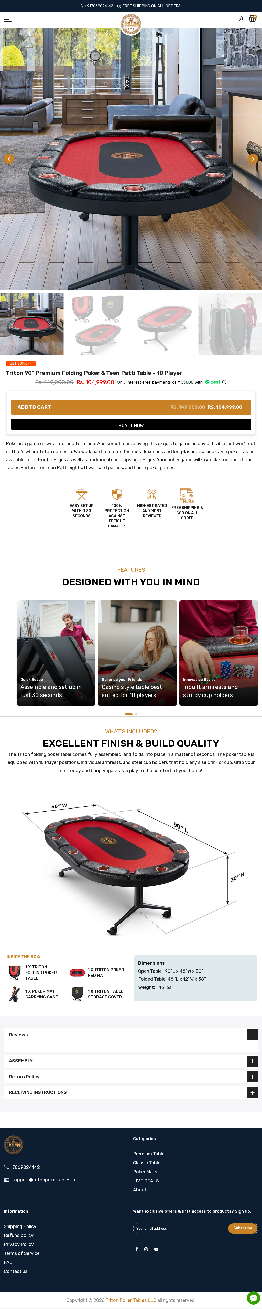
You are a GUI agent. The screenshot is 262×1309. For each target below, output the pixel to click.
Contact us (15, 1271)
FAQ (8, 1262)
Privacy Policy (19, 1244)
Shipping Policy (20, 1226)
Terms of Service (22, 1253)
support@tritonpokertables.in (43, 1180)
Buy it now (131, 425)
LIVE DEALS (146, 1181)
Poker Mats (145, 1172)
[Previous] (9, 159)
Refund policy (19, 1235)
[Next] (253, 159)
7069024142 (26, 1167)
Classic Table (146, 1163)
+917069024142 (100, 6)
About (139, 1190)
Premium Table (149, 1154)
